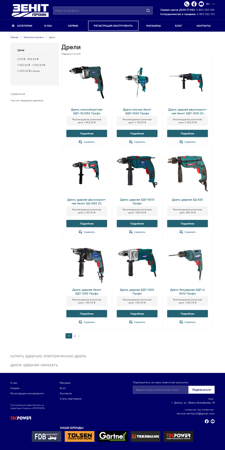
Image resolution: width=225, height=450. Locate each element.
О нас (13, 382)
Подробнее (87, 133)
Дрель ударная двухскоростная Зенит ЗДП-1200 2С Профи (187, 111)
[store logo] (30, 10)
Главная (14, 37)
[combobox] (103, 10)
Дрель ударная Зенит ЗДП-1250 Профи (86, 291)
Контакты (66, 393)
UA (213, 4)
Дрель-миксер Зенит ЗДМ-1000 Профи (137, 111)
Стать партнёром (71, 398)
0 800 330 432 (205, 9)
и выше (28, 70)
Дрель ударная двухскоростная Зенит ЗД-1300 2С (86, 201)
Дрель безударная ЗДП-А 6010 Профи (187, 291)
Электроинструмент (34, 37)
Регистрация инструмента (27, 393)
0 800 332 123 (206, 14)
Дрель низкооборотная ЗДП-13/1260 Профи (86, 111)
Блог (63, 388)
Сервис (15, 388)
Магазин (65, 382)
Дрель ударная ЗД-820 (187, 199)
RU (208, 4)
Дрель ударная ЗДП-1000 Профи (137, 291)
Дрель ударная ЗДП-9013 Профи (137, 201)
